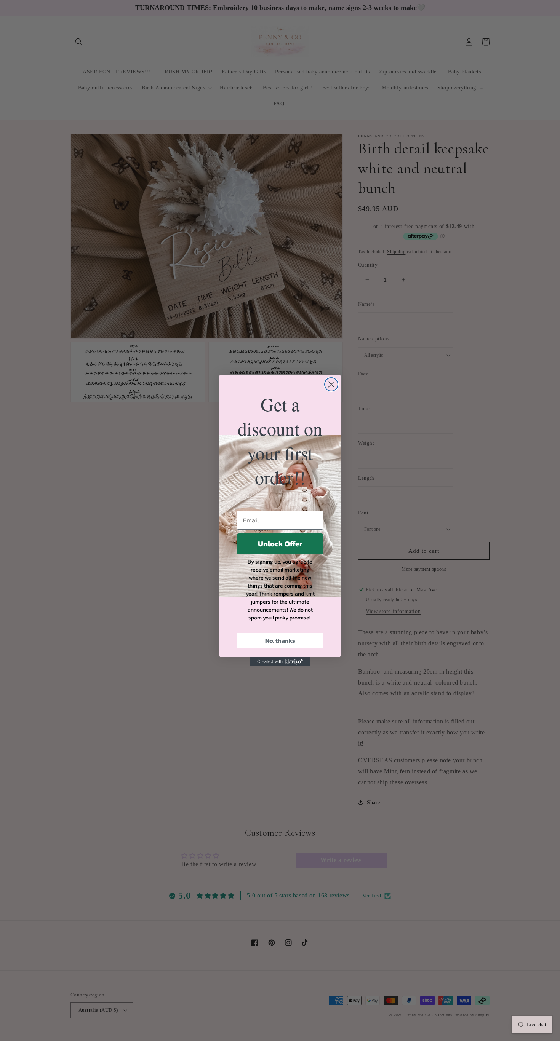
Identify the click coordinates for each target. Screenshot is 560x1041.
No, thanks (280, 640)
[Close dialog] (331, 384)
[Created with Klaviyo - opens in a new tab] (280, 661)
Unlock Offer (280, 543)
